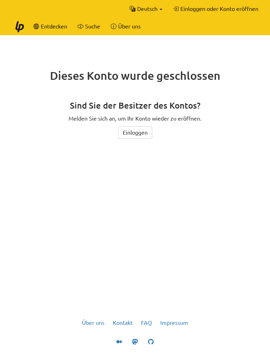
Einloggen (135, 132)
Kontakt (123, 323)
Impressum (174, 323)
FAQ (146, 323)
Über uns (93, 323)
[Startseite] (19, 26)
